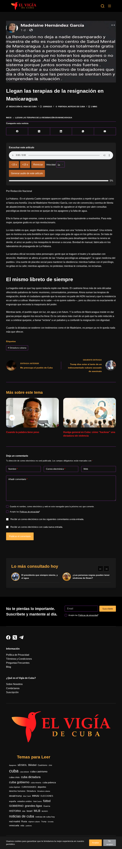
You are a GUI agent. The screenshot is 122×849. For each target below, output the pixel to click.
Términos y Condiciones (19, 659)
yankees (29, 826)
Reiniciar (38, 164)
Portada (62, 107)
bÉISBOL (22, 765)
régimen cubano (34, 822)
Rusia (24, 821)
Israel (29, 811)
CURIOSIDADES (29, 787)
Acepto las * (25, 512)
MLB (37, 810)
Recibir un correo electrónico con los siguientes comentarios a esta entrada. (47, 519)
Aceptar (95, 843)
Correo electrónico (55, 469)
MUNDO (45, 811)
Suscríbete (107, 608)
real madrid (14, 821)
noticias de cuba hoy (45, 817)
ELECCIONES (47, 796)
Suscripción (12, 692)
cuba (13, 770)
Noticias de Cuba (76, 107)
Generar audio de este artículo (27, 173)
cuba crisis (14, 777)
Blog (8, 667)
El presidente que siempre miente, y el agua (39, 576)
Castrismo (42, 765)
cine (50, 765)
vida (22, 825)
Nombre (13, 469)
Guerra (46, 806)
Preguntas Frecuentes (17, 663)
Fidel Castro (37, 801)
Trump (43, 822)
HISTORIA (15, 811)
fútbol (46, 801)
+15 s (25, 164)
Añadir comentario (18, 479)
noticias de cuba (21, 816)
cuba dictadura (30, 777)
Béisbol (32, 765)
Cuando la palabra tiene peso (22, 432)
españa (12, 801)
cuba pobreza (49, 782)
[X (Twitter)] (39, 131)
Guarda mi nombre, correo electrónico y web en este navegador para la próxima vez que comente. (52, 506)
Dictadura (31, 791)
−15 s (14, 164)
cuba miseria (36, 783)
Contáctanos (12, 688)
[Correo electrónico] (105, 131)
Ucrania (50, 822)
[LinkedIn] (61, 131)
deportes (42, 787)
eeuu (35, 795)
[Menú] (109, 5)
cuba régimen (14, 787)
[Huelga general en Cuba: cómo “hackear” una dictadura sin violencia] (89, 412)
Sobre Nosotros (14, 684)
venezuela (14, 825)
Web (85, 469)
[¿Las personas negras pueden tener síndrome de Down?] (66, 576)
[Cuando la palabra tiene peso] (32, 412)
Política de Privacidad (17, 655)
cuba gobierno (19, 782)
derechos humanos (17, 791)
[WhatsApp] (83, 131)
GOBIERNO (16, 805)
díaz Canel (27, 796)
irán (23, 811)
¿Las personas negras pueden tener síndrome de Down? (91, 576)
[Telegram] (21, 637)
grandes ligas (33, 805)
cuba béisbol (24, 772)
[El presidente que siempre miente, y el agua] (15, 576)
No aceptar (109, 842)
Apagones (12, 765)
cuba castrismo (38, 771)
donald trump (15, 796)
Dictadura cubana (17, 348)
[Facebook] (17, 131)
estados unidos (24, 801)
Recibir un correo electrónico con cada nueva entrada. (36, 527)
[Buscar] (102, 6)
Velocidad (50, 164)
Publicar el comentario (20, 536)
